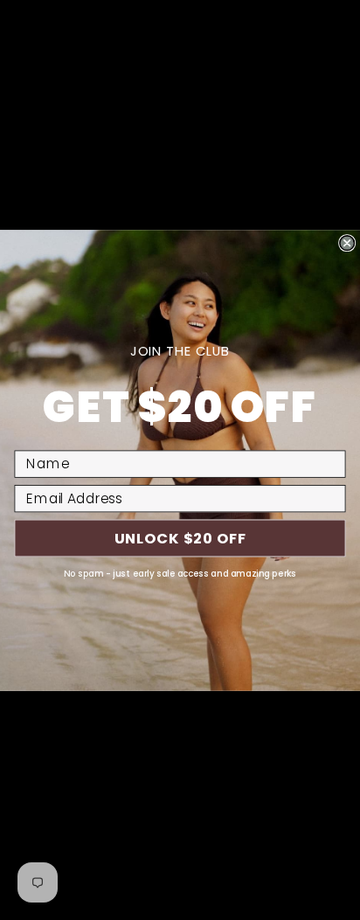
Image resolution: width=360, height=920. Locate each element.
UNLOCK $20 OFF (180, 538)
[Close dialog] (347, 242)
